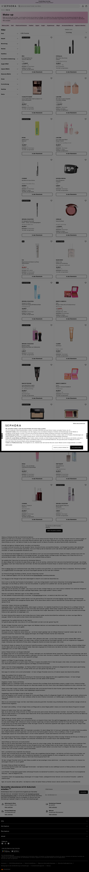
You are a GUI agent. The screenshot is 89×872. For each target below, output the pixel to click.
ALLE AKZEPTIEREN (76, 447)
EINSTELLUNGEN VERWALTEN (61, 447)
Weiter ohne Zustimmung (79, 423)
